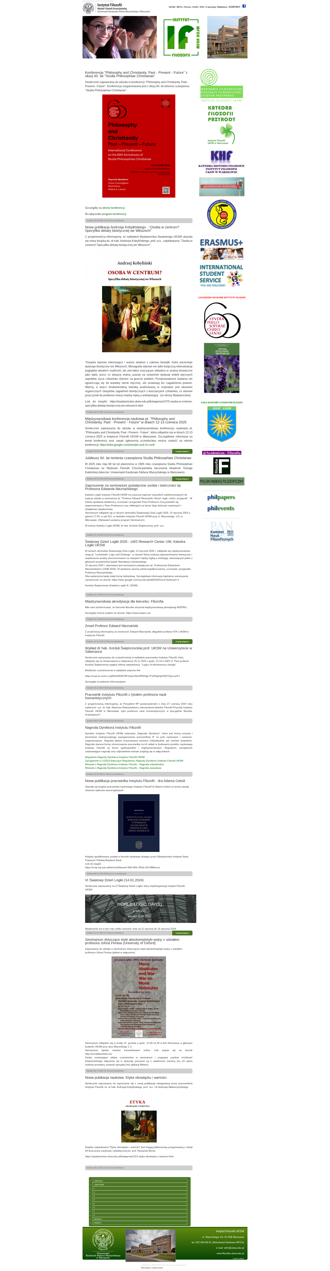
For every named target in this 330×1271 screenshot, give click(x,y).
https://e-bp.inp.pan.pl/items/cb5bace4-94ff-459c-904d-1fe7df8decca (122, 867)
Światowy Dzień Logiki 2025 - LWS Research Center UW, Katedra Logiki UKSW (135, 543)
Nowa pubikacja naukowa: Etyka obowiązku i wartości (126, 1077)
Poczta (187, 7)
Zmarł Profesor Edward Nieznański (111, 626)
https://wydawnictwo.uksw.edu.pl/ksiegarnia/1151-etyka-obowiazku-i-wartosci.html (129, 1156)
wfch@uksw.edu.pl (234, 1247)
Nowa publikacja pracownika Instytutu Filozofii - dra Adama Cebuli (135, 781)
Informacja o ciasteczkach (152, 1268)
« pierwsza (98, 1181)
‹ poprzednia (99, 1185)
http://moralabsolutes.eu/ (98, 1053)
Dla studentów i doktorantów (173, 62)
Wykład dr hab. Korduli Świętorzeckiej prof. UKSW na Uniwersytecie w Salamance (138, 649)
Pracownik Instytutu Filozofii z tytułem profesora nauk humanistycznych (125, 696)
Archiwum (195, 62)
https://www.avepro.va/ (138, 613)
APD (202, 7)
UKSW (172, 7)
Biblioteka (222, 7)
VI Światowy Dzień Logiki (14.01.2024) (114, 880)
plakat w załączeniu (123, 952)
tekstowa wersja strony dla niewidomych (98, 1)
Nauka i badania (149, 62)
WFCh (180, 7)
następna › (98, 1219)
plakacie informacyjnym (113, 681)
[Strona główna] (116, 13)
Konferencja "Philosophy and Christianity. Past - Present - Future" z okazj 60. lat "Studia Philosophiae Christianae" (136, 74)
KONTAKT (234, 6)
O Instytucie (109, 62)
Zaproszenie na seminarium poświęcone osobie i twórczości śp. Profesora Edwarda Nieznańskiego (133, 487)
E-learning (211, 7)
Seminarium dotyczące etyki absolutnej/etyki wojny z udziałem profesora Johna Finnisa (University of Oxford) (132, 941)
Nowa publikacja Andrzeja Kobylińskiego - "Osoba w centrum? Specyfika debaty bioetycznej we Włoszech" (132, 228)
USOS (195, 7)
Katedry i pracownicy (128, 62)
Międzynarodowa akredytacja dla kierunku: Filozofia (124, 601)
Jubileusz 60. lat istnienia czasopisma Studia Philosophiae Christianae (138, 458)
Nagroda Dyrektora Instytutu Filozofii (113, 727)
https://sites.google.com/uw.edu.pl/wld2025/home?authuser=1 (145, 579)
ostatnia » (98, 1223)
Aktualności (94, 62)
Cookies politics (238, 1258)
